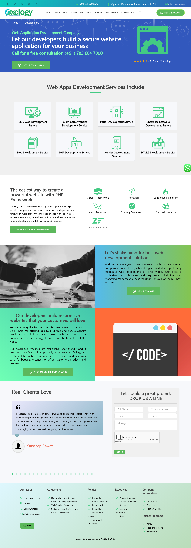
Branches (151, 505)
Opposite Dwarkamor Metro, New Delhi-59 (133, 4)
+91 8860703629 (89, 3)
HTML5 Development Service (158, 152)
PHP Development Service (74, 152)
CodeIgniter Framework (166, 197)
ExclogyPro (152, 531)
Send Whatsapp (30, 508)
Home (15, 22)
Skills (97, 12)
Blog (122, 515)
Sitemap (123, 505)
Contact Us (152, 501)
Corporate (52, 12)
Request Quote (154, 508)
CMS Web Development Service (33, 123)
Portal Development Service (116, 122)
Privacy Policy (98, 497)
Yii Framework (131, 197)
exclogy (27, 503)
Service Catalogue (128, 501)
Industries (69, 12)
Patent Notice (98, 505)
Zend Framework (98, 226)
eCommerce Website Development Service (74, 123)
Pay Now (27, 525)
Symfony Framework (132, 212)
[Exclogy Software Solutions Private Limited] (18, 12)
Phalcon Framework (165, 212)
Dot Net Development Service (116, 154)
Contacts (126, 12)
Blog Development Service (32, 152)
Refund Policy (98, 508)
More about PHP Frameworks (33, 229)
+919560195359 (31, 498)
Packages (111, 12)
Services (84, 12)
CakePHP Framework (98, 197)
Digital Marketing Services (63, 497)
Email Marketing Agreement (64, 501)
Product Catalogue (128, 497)
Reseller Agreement (60, 512)
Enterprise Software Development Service (158, 123)
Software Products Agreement (65, 508)
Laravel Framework (98, 212)
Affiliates (150, 524)
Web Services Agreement (62, 505)
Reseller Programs (155, 527)
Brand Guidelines (100, 501)
